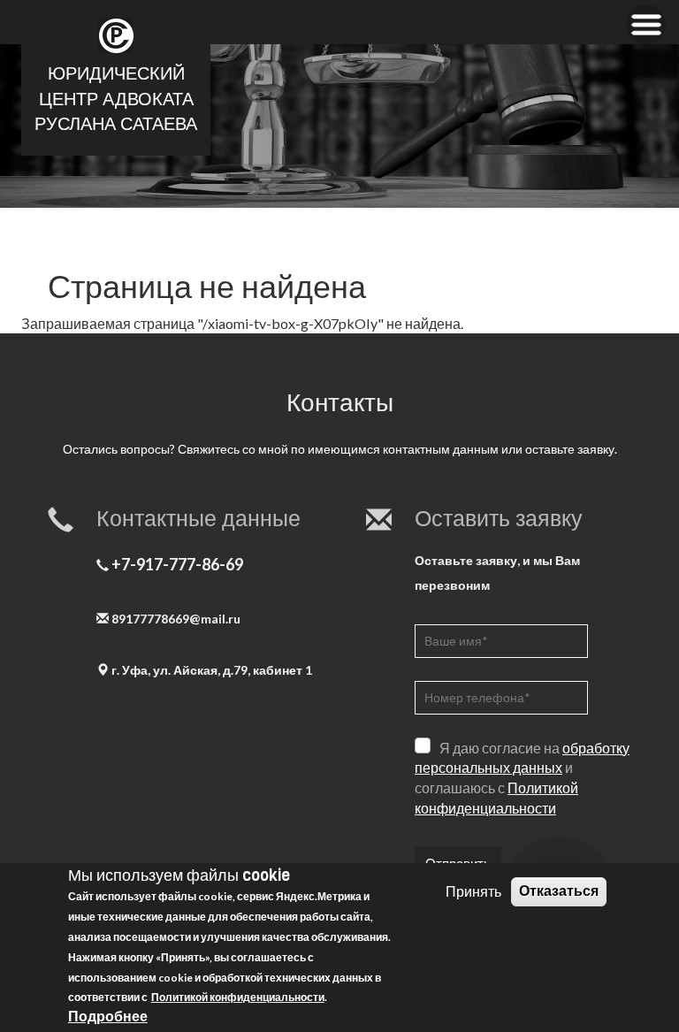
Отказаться (559, 890)
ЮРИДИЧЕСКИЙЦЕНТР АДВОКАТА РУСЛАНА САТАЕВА (115, 99)
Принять (473, 891)
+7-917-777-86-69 (177, 564)
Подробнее (108, 1015)
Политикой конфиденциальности (237, 997)
